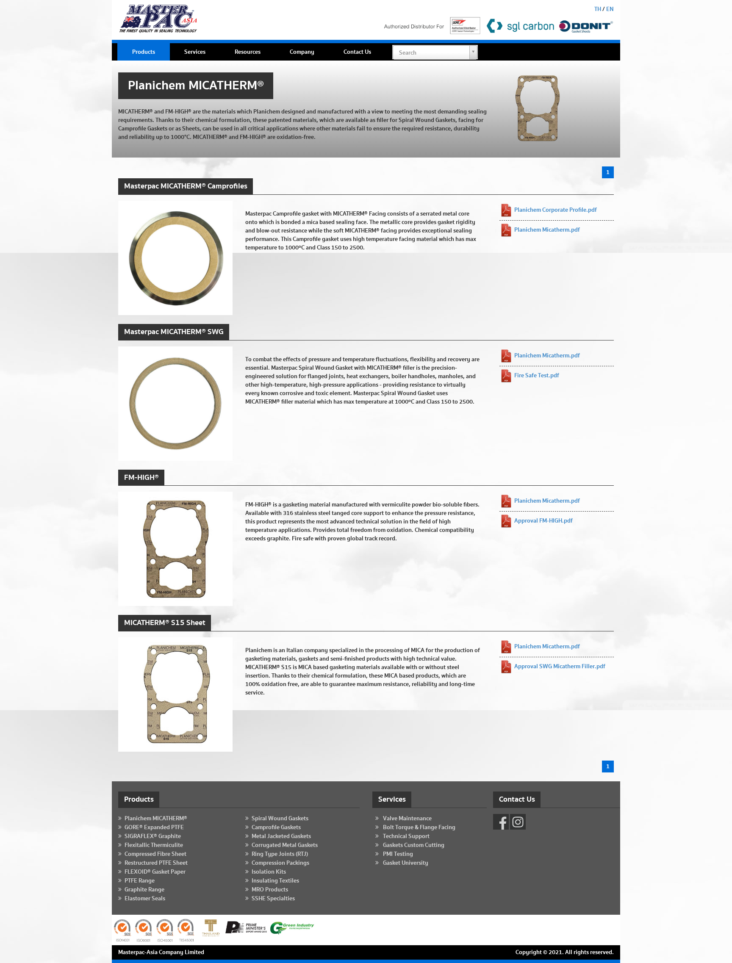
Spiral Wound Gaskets (280, 818)
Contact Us (357, 52)
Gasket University (405, 863)
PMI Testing (398, 854)
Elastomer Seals (145, 898)
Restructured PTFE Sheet (156, 863)
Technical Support (406, 836)
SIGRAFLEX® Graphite (153, 836)
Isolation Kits (269, 872)
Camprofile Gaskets (276, 827)
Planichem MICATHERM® (156, 818)
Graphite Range (144, 889)
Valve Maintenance (407, 818)
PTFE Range (140, 881)
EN (610, 9)
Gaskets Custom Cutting (413, 845)
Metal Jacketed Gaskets (281, 836)
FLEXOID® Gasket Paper (155, 872)
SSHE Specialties (273, 898)
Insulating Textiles (275, 881)
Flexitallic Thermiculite (154, 845)
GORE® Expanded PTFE (154, 827)
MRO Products (270, 889)
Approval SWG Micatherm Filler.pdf (559, 667)
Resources (248, 52)
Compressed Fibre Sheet (155, 854)
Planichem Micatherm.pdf (547, 230)
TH (597, 9)
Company (302, 52)
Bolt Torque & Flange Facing (419, 827)
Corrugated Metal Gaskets (285, 845)
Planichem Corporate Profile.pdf (555, 210)
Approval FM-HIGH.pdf (543, 521)
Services (194, 52)
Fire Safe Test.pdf (536, 375)
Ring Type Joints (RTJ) (280, 854)
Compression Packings (280, 863)
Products (143, 52)
